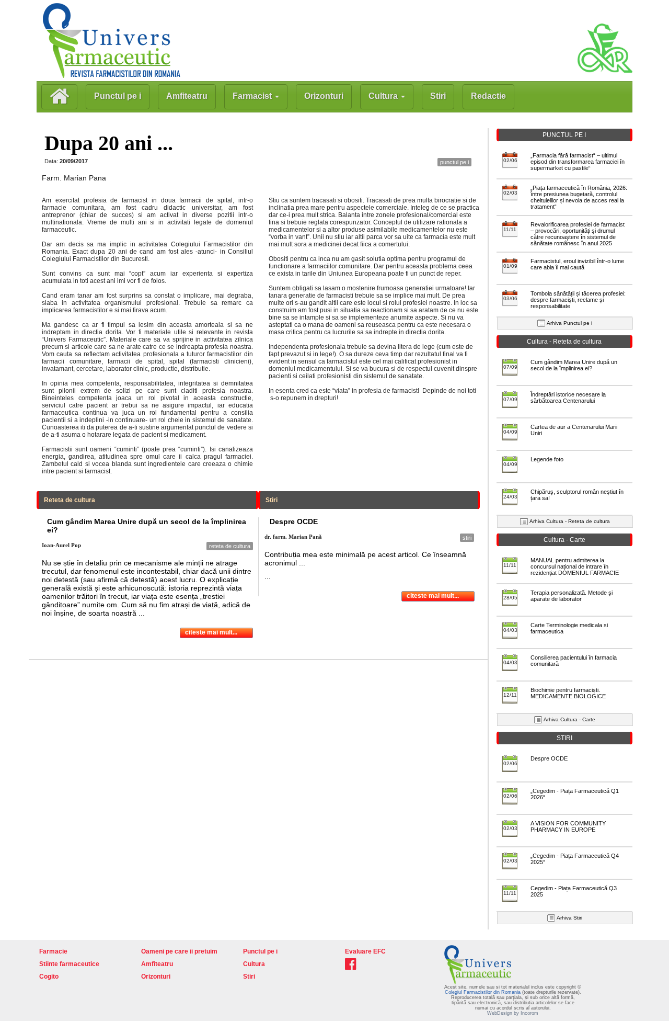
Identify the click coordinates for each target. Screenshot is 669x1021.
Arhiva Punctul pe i (569, 323)
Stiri (438, 96)
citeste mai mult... (211, 632)
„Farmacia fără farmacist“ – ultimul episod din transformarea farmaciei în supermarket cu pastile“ (577, 161)
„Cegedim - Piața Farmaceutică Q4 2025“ (574, 859)
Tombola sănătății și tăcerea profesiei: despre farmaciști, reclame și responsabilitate (578, 299)
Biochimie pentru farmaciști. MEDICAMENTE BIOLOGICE (568, 693)
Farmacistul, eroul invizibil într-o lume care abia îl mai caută (577, 264)
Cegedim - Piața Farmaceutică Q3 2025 (573, 891)
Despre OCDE (549, 758)
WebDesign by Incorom (512, 1013)
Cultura (384, 96)
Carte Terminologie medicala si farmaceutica (569, 628)
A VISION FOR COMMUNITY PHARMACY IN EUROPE (568, 826)
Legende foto (546, 459)
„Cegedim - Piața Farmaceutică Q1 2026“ (574, 794)
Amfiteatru (186, 96)
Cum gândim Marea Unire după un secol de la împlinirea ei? (573, 365)
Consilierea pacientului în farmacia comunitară (573, 660)
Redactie (488, 96)
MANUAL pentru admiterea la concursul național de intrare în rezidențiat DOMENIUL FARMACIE (574, 566)
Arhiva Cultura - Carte (569, 719)
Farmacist (253, 96)
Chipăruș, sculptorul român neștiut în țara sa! (577, 495)
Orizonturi (323, 96)
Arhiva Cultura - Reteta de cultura (569, 521)
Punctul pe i (117, 96)
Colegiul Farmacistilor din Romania (483, 992)
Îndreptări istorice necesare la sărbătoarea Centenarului (568, 397)
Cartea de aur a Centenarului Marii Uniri (573, 430)
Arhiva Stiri (569, 918)
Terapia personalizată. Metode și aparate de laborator (571, 595)
